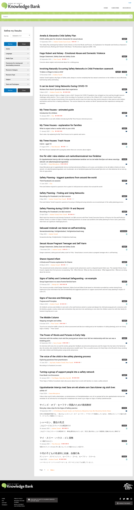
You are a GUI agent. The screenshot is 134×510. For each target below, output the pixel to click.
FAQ (3, 500)
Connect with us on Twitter (123, 499)
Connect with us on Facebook (120, 499)
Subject (8, 79)
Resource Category (12, 70)
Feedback (4, 505)
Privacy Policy (18, 498)
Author (8, 49)
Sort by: (6, 36)
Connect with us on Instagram (130, 499)
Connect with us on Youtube (127, 499)
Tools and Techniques (12, 84)
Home (3, 498)
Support (4, 502)
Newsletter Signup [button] (124, 503)
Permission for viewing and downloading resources (14, 64)
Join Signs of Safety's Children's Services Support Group (43, 500)
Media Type (9, 58)
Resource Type (10, 75)
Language (9, 53)
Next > (52, 470)
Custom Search (131, 16)
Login (129, 2)
